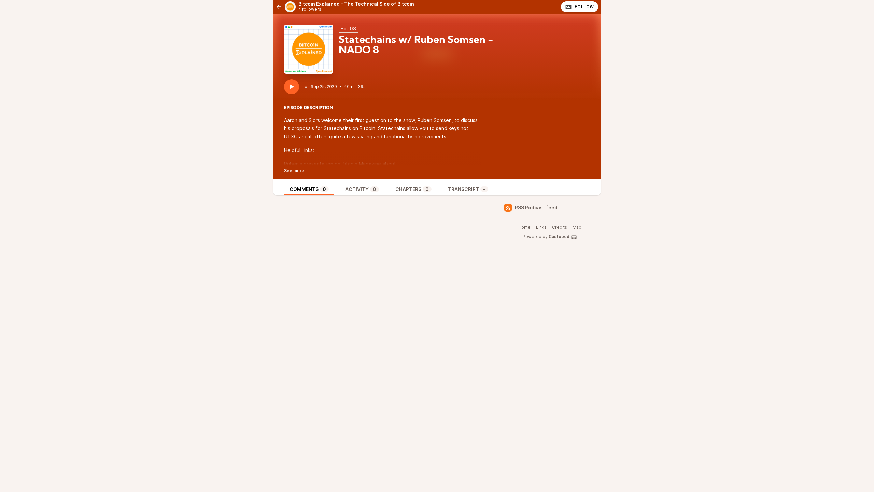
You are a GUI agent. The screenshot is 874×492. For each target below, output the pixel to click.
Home (524, 227)
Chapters (412, 189)
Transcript (466, 189)
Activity (360, 189)
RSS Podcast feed (536, 207)
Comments (308, 189)
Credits (559, 227)
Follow (584, 6)
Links (541, 227)
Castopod (559, 236)
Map (577, 227)
